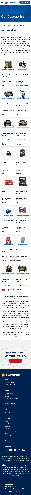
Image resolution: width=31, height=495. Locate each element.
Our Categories (6, 25)
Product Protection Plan (12, 398)
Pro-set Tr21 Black (22, 75)
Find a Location (15, 361)
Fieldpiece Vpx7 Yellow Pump (21, 134)
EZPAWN (7, 4)
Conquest (5, 162)
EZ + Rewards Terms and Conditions (15, 489)
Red (3, 191)
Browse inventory (10, 403)
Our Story (8, 423)
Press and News (9, 436)
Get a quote (24, 2)
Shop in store (9, 393)
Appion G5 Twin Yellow (7, 280)
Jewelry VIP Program (11, 401)
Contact (7, 428)
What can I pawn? (10, 385)
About (7, 421)
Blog (6, 438)
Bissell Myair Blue (22, 250)
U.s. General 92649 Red (8, 251)
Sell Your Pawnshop (10, 431)
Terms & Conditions (11, 486)
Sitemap (7, 441)
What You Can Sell (10, 412)
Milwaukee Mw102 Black (22, 105)
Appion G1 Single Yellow (7, 134)
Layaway (7, 396)
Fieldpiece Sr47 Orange (7, 76)
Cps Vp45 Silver (7, 104)
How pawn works (10, 382)
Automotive (22, 25)
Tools (14, 25)
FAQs (6, 433)
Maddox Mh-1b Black (21, 222)
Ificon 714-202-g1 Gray (21, 163)
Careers (7, 426)
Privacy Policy (9, 484)
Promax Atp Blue (7, 221)
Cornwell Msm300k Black (22, 192)
